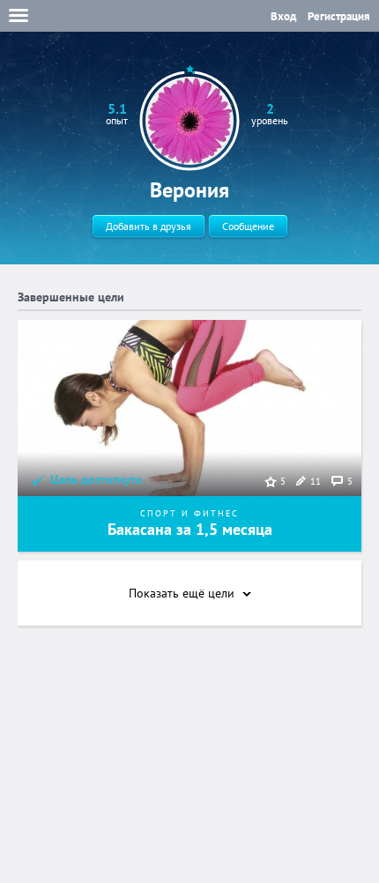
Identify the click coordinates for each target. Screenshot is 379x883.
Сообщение (248, 226)
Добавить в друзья (148, 226)
